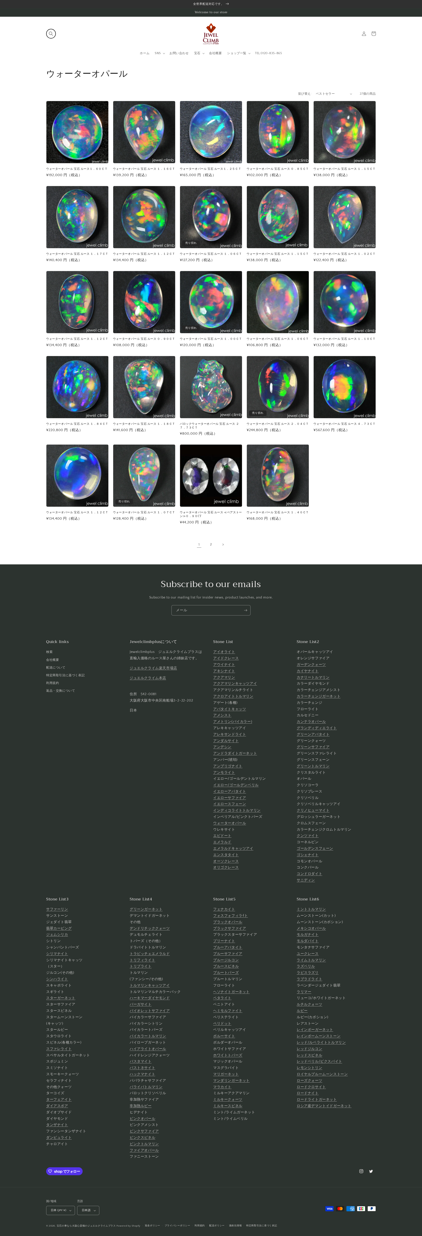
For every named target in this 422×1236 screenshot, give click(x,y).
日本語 (86, 1210)
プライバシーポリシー (177, 1225)
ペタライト (222, 998)
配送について (55, 667)
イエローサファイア (229, 798)
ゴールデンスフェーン (315, 848)
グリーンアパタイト (313, 734)
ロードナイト (308, 1093)
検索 (49, 652)
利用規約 (52, 683)
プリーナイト (224, 941)
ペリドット (222, 1023)
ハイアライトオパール (148, 1049)
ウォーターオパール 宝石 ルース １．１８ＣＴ (144, 424)
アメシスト (222, 715)
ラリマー (304, 992)
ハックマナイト (142, 1074)
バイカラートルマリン (148, 1036)
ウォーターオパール (229, 823)
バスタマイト (141, 1061)
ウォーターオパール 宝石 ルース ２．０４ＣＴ (278, 424)
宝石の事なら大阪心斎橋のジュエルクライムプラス (86, 1226)
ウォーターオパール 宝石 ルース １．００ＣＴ (211, 339)
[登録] (245, 610)
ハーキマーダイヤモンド (150, 998)
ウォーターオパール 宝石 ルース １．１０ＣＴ (344, 339)
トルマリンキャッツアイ (150, 985)
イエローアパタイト (229, 791)
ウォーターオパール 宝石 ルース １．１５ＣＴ (344, 169)
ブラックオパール (227, 922)
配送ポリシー (217, 1225)
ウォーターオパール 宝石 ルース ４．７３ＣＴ (344, 424)
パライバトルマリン (146, 1087)
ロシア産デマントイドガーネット (324, 1106)
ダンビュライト (59, 1138)
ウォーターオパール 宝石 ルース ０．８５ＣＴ (278, 169)
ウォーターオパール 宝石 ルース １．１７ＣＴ (77, 254)
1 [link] (199, 545)
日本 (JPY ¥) (58, 1210)
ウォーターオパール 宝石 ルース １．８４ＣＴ (77, 424)
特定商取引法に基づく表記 (65, 675)
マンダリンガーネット (231, 1081)
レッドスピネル (309, 1055)
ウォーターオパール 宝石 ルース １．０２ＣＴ (344, 254)
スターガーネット (60, 998)
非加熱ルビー (141, 1106)
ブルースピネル (226, 966)
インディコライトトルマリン (237, 810)
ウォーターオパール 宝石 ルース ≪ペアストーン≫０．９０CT (211, 514)
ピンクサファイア (144, 1131)
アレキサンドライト (229, 734)
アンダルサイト (226, 741)
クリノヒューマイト (313, 810)
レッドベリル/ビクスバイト (319, 1061)
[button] (51, 34)
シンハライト (57, 979)
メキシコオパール (311, 928)
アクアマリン (224, 677)
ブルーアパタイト (227, 947)
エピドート (222, 836)
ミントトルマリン (311, 909)
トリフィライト (142, 960)
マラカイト (222, 1087)
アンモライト (224, 772)
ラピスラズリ (308, 973)
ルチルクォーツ (309, 1004)
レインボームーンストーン (318, 1036)
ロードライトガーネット (317, 1099)
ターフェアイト (59, 1099)
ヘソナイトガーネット (231, 992)
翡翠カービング (59, 928)
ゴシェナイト (308, 855)
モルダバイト (308, 941)
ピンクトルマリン (144, 1144)
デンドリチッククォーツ (150, 928)
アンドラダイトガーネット (235, 753)
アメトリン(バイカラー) (232, 722)
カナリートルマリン (313, 677)
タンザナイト (57, 1125)
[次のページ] (223, 544)
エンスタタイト (226, 855)
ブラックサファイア (229, 928)
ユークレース (308, 954)
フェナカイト (224, 909)
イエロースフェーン (229, 804)
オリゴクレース (226, 867)
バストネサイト (142, 1068)
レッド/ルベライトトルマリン (321, 1042)
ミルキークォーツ (227, 1099)
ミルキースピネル (227, 1106)
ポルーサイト (224, 1036)
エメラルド (222, 842)
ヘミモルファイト (227, 1011)
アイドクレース (226, 658)
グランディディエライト (317, 728)
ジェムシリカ (57, 935)
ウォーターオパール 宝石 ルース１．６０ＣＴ (76, 169)
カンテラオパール (311, 722)
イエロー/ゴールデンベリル (236, 785)
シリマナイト (57, 954)
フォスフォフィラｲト (230, 916)
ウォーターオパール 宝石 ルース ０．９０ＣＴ (144, 339)
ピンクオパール (142, 1119)
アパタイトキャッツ (229, 709)
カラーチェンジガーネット (318, 696)
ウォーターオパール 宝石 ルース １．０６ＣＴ (211, 254)
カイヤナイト (308, 671)
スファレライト (59, 1049)
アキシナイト (224, 671)
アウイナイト (224, 665)
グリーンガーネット (146, 909)
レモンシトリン (309, 1068)
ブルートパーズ (226, 973)
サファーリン (57, 909)
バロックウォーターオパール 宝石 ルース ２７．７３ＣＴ (209, 426)
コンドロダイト (309, 874)
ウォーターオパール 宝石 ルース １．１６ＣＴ (144, 169)
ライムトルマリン (311, 960)
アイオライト (224, 652)
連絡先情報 (235, 1225)
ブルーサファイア (227, 954)
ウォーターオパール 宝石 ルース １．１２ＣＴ (144, 254)
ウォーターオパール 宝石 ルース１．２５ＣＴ (210, 169)
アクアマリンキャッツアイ (235, 683)
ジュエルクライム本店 (148, 678)
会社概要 (52, 660)
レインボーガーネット (315, 1030)
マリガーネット (226, 1074)
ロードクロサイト (311, 1087)
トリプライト (141, 966)
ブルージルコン (226, 960)
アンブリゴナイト (227, 766)
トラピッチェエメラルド (150, 954)
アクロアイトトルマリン (233, 696)
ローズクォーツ (309, 1081)
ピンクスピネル (142, 1138)
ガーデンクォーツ (311, 665)
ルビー (302, 1011)
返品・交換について (60, 691)
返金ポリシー (152, 1225)
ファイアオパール (144, 1150)
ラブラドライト (309, 979)
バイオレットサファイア (150, 1011)
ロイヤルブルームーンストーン (322, 1074)
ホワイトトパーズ (227, 1055)
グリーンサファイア (313, 747)
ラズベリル (306, 966)
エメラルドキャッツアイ (233, 848)
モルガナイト (308, 935)
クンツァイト (308, 836)
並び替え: (304, 94)
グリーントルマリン (313, 766)
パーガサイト (141, 1004)
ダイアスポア (57, 1106)
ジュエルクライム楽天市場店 (153, 668)
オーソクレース (226, 861)
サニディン (306, 880)
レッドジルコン (309, 1049)
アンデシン (222, 747)
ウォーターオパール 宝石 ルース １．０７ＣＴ (144, 512)
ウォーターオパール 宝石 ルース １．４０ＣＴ (278, 512)
